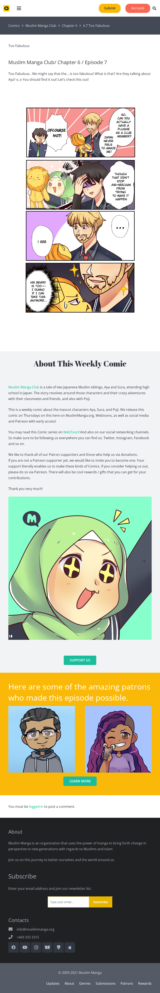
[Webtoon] (47, 947)
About (69, 983)
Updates (53, 983)
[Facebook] (13, 947)
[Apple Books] (70, 947)
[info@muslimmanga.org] (12, 929)
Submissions (106, 983)
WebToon (71, 432)
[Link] (6, 8)
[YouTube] (25, 947)
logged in (36, 806)
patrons (136, 686)
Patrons (127, 983)
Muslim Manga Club (23, 387)
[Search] (154, 8)
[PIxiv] (58, 947)
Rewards (145, 983)
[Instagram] (36, 947)
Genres (85, 983)
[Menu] (19, 8)
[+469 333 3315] (12, 937)
